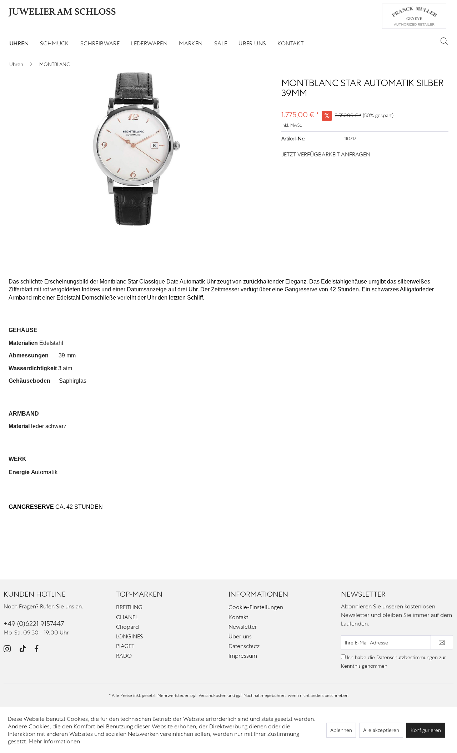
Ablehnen (341, 730)
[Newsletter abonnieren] (442, 642)
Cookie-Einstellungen (255, 607)
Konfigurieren (426, 730)
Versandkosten (212, 695)
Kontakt (238, 617)
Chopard (127, 627)
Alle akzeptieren (381, 730)
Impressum (242, 655)
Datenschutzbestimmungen (407, 657)
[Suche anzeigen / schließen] (444, 41)
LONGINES (129, 636)
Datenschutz (244, 646)
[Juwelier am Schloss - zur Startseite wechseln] (62, 12)
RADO (124, 655)
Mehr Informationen (54, 741)
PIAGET (125, 646)
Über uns (240, 636)
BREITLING (129, 607)
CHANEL (127, 617)
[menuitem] (19, 43)
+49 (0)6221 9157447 (34, 623)
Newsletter (242, 627)
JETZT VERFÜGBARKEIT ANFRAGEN (325, 154)
